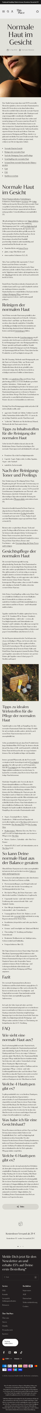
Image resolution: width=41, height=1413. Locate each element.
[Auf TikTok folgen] (21, 1352)
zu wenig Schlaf (19, 916)
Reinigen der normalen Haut (15, 152)
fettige (34, 201)
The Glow (23, 822)
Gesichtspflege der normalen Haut (17, 159)
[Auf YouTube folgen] (15, 1352)
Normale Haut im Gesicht (13, 148)
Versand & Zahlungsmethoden (9, 1299)
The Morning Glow (18, 824)
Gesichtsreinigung (26, 337)
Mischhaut (8, 275)
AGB (24, 1294)
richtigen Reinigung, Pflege (11, 294)
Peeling (23, 513)
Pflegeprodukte (19, 499)
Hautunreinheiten (13, 199)
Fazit (6, 169)
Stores (4, 1322)
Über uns (5, 1318)
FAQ (6, 172)
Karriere (5, 1334)
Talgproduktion (33, 221)
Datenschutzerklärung (29, 1409)
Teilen (22, 1207)
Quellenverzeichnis (11, 176)
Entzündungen (25, 199)
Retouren (5, 1305)
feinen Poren (23, 248)
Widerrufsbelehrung (30, 1302)
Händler (5, 1326)
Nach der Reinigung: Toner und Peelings (19, 155)
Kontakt (5, 1294)
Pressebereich (7, 1330)
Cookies (25, 1306)
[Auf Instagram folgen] (9, 1352)
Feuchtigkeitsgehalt (30, 226)
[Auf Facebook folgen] (3, 1352)
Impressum (27, 1290)
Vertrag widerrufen (9, 1342)
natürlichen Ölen (18, 379)
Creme (4, 643)
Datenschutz (27, 1298)
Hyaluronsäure (10, 831)
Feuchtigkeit (12, 767)
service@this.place (25, 1408)
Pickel (4, 199)
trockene (25, 201)
